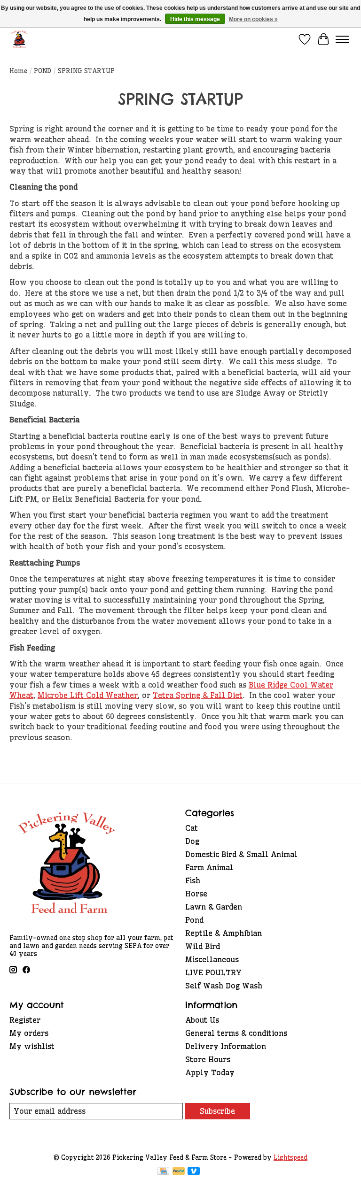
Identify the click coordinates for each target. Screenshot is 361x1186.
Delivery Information (225, 1046)
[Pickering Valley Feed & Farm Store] (19, 39)
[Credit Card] (163, 1172)
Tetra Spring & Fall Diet (198, 695)
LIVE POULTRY (213, 972)
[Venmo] (194, 1172)
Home (18, 71)
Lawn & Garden (213, 906)
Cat (191, 828)
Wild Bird (202, 946)
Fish (192, 880)
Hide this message (195, 19)
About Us (202, 1020)
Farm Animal (209, 867)
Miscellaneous (212, 959)
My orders (28, 1033)
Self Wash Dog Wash (223, 985)
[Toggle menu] (342, 39)
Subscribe (217, 1111)
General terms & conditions (236, 1033)
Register (24, 1020)
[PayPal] (179, 1172)
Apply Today (210, 1072)
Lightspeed (290, 1158)
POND (42, 71)
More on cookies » (253, 19)
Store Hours (207, 1059)
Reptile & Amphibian (223, 933)
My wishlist (32, 1046)
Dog (192, 841)
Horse (196, 893)
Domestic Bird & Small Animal (241, 854)
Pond (194, 920)
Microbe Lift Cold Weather (88, 695)
